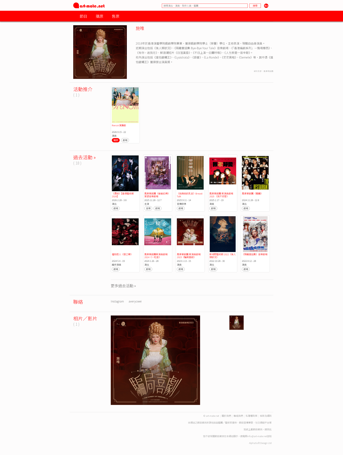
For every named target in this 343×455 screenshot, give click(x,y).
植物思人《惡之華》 (122, 254)
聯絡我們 (238, 415)
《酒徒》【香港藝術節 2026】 (123, 195)
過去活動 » (84, 157)
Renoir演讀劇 (119, 125)
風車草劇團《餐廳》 (252, 193)
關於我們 (226, 415)
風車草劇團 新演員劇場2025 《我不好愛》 (221, 195)
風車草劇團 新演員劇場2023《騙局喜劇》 (189, 256)
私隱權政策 (251, 415)
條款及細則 (266, 415)
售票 (115, 16)
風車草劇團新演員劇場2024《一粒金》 (156, 256)
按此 (269, 429)
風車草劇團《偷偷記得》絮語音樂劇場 (157, 195)
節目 (83, 16)
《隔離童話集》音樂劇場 (254, 254)
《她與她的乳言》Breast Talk (190, 195)
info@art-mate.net (257, 436)
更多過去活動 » (123, 285)
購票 (99, 16)
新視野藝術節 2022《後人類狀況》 (222, 256)
